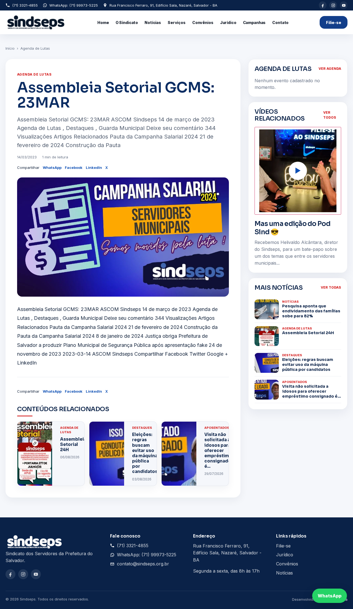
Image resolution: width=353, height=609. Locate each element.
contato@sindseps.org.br (143, 564)
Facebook (73, 167)
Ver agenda (330, 69)
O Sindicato (127, 22)
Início (10, 48)
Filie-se (333, 22)
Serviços (177, 22)
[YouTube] (343, 5)
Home (103, 22)
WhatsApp (52, 167)
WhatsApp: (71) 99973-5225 (73, 5)
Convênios (202, 22)
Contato (280, 22)
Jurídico (228, 22)
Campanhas (254, 22)
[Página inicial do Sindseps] (36, 22)
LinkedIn (94, 167)
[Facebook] (323, 5)
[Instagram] (333, 5)
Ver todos (329, 114)
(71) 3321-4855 (25, 5)
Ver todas (331, 287)
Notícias (153, 22)
